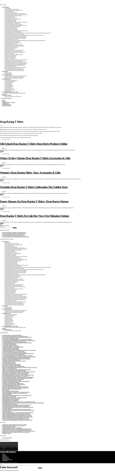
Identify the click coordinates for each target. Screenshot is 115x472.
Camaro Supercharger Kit (9, 85)
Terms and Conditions (7, 408)
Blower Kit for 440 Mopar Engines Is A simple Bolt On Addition (16, 358)
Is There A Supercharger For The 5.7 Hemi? (11, 39)
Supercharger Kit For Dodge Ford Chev (11, 80)
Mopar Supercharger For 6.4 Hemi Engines (11, 46)
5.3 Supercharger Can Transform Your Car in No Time (13, 15)
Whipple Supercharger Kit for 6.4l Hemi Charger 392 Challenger (17, 415)
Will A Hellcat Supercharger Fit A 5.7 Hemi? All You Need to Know (17, 420)
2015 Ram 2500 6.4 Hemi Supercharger (11, 12)
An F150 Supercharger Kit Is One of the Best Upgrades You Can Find (17, 355)
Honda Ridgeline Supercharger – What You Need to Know (15, 373)
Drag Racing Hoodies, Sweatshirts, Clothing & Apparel (14, 232)
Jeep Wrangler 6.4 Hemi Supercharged (11, 382)
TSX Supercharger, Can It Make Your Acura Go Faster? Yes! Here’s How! (16, 297)
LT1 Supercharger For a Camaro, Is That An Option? (13, 42)
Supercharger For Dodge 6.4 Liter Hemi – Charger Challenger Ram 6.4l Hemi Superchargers (23, 402)
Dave (3, 148)
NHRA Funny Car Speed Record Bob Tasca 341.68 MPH (14, 312)
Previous (2, 225)
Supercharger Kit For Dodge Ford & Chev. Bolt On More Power (16, 405)
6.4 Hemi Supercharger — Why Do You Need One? (13, 18)
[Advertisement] (57, 109)
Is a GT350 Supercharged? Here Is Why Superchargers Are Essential (15, 38)
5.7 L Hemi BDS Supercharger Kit (10, 81)
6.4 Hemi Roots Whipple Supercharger (11, 17)
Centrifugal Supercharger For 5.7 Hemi (11, 28)
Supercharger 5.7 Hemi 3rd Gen (10, 53)
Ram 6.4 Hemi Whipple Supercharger (11, 47)
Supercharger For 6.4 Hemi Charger (10, 56)
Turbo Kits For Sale (6, 95)
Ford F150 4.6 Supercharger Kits (9, 368)
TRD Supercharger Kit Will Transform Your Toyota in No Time (16, 409)
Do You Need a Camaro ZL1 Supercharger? (11, 29)
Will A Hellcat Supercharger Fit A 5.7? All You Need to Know (14, 70)
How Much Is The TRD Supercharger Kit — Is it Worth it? (15, 376)
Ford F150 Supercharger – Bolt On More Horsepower (13, 31)
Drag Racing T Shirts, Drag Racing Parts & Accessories (14, 424)
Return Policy (5, 103)
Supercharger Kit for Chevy (9, 82)
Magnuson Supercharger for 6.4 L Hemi (11, 43)
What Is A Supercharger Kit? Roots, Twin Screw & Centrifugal (16, 413)
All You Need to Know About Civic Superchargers (13, 26)
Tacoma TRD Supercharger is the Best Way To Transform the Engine (15, 61)
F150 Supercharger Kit (8, 83)
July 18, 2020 (4, 162)
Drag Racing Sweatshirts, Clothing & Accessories (12, 234)
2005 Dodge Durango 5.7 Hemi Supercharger (12, 9)
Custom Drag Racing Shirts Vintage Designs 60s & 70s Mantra (15, 236)
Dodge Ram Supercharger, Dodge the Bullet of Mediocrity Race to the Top (16, 30)
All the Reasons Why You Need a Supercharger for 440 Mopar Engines (16, 25)
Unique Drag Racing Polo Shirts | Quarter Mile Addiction (14, 233)
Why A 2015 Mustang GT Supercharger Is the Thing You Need (14, 69)
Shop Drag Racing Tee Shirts (8, 102)
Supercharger (5, 7)
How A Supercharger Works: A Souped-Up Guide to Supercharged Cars (16, 36)
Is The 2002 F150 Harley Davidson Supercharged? (13, 379)
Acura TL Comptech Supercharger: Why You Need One (13, 24)
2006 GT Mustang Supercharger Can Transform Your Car (14, 10)
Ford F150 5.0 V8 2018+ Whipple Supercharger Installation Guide (15, 93)
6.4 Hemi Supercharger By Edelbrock (10, 254)
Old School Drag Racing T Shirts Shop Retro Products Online (33, 143)
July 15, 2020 (4, 191)
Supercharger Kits (6, 104)
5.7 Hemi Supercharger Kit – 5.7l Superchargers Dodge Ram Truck (17, 342)
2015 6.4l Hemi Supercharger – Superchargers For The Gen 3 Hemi (16, 337)
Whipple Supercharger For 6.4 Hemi (10, 66)
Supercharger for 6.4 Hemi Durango (10, 57)
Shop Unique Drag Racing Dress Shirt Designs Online (13, 235)
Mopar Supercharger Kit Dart (9, 88)
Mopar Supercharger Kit (8, 84)
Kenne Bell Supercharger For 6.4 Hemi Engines (12, 41)
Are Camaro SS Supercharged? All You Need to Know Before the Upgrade (18, 356)
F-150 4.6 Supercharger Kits (9, 86)
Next (8, 225)
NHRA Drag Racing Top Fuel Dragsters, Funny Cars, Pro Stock (14, 76)
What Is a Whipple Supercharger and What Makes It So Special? (15, 65)
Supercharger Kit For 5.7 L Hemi (10, 89)
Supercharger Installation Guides (10, 326)
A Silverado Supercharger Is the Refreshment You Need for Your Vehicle (16, 22)
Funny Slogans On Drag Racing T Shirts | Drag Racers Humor (34, 201)
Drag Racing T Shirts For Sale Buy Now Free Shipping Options (34, 215)
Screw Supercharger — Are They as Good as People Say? (14, 51)
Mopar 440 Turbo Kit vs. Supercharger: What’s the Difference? (14, 45)
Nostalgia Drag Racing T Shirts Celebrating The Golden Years (34, 187)
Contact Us (4, 456)
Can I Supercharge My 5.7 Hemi (9, 363)
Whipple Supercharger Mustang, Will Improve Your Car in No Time (15, 67)
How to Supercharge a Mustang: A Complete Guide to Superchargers (15, 37)
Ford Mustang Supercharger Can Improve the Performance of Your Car (18, 371)
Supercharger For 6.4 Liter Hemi (10, 58)
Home (3, 100)
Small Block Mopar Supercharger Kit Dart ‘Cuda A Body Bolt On (15, 52)
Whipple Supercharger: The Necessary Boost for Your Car (14, 68)
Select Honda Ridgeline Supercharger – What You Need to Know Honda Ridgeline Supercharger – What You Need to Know (24, 35)
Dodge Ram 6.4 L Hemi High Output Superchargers (13, 366)
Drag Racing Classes (8, 72)
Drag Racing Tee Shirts (8, 73)
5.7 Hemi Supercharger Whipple (10, 16)
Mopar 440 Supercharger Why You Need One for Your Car (14, 44)
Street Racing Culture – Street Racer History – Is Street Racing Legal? (16, 75)
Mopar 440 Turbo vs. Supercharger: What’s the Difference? (15, 387)
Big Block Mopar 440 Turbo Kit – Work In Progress (13, 96)
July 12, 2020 (4, 205)
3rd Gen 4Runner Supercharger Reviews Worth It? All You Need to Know (16, 14)
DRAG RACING (5, 71)
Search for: (2, 226)
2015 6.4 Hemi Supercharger (9, 11)
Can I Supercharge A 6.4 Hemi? (8, 362)
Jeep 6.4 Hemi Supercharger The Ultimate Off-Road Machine (15, 381)
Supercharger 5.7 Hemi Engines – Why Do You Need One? (14, 54)
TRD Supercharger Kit (8, 87)
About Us (4, 94)
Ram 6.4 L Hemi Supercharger (9, 283)
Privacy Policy (5, 457)
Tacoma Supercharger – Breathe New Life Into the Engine (14, 60)
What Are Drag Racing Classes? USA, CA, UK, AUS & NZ (13, 425)
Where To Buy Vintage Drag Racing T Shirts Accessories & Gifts (35, 158)
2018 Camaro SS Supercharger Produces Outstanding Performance (15, 13)
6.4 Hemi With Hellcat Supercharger (10, 21)
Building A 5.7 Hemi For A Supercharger (11, 27)
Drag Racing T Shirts (6, 139)
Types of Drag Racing (7, 74)
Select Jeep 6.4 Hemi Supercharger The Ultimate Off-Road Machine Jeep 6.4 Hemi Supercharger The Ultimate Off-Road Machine (25, 40)
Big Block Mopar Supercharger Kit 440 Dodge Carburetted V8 (16, 357)
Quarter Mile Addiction (8, 452)
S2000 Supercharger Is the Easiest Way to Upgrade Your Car (14, 50)
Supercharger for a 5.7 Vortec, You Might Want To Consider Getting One (16, 59)
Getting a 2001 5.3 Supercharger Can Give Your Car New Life (14, 268)
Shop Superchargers (8, 8)
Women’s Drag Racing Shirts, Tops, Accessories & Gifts (30, 172)
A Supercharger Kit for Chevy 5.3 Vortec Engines (12, 23)
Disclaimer (4, 460)
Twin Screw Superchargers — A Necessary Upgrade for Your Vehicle (15, 64)
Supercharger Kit (6, 79)
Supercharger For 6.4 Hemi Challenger (11, 55)
